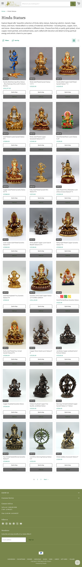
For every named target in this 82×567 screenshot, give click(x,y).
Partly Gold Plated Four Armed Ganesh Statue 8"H (12, 352)
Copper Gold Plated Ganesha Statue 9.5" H (14, 191)
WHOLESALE (37, 559)
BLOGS (45, 559)
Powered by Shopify (41, 563)
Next (45, 479)
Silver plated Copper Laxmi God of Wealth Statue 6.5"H (40, 244)
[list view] (78, 40)
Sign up (31, 540)
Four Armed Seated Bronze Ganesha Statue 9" (14, 458)
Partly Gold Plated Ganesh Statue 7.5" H (40, 83)
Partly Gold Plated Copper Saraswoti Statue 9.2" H (38, 138)
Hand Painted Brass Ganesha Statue (67, 300)
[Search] (73, 4)
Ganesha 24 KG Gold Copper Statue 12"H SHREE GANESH (40, 297)
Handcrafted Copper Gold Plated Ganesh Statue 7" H (66, 83)
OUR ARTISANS (21, 559)
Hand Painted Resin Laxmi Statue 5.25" (66, 138)
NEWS (50, 559)
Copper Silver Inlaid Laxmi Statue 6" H (41, 352)
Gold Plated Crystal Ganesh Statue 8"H (13, 138)
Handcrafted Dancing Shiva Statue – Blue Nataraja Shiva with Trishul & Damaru (14, 84)
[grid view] (74, 40)
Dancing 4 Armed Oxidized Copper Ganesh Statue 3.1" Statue (66, 405)
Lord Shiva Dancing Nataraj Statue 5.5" (40, 458)
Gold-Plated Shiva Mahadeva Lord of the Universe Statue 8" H (67, 191)
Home (3, 11)
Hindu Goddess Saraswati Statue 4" (67, 457)
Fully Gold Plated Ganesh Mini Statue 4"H (39, 191)
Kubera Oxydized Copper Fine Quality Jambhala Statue (39, 405)
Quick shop (14, 92)
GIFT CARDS (64, 559)
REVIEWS (29, 559)
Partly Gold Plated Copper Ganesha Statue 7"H (67, 244)
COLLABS (72, 559)
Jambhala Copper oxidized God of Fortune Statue (66, 352)
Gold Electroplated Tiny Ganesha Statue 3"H (13, 297)
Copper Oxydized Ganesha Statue (13, 404)
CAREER (57, 559)
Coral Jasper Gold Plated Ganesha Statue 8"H (13, 244)
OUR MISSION (11, 559)
